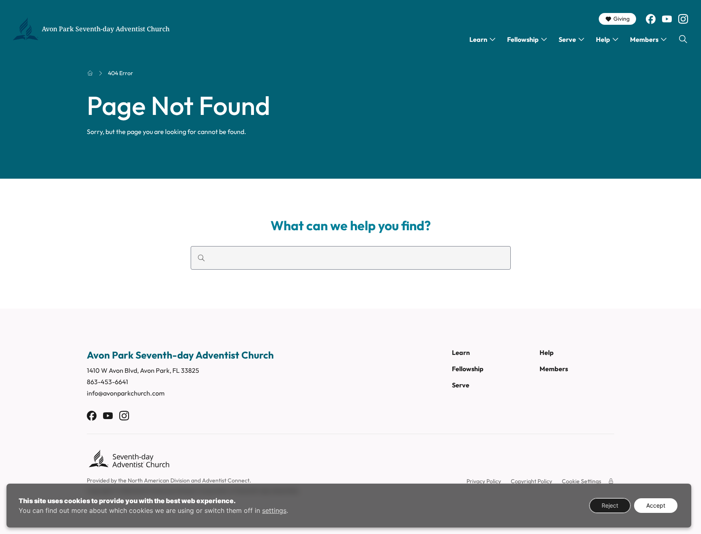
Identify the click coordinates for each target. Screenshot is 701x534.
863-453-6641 (107, 382)
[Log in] (611, 481)
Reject (610, 505)
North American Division (159, 480)
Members (644, 39)
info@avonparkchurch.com (126, 393)
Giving (621, 18)
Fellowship (523, 39)
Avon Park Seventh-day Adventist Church (106, 28)
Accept (655, 505)
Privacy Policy (484, 481)
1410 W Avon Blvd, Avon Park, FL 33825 (143, 370)
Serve (567, 39)
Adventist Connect (225, 480)
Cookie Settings (581, 481)
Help (603, 39)
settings (274, 510)
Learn (478, 39)
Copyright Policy (531, 481)
